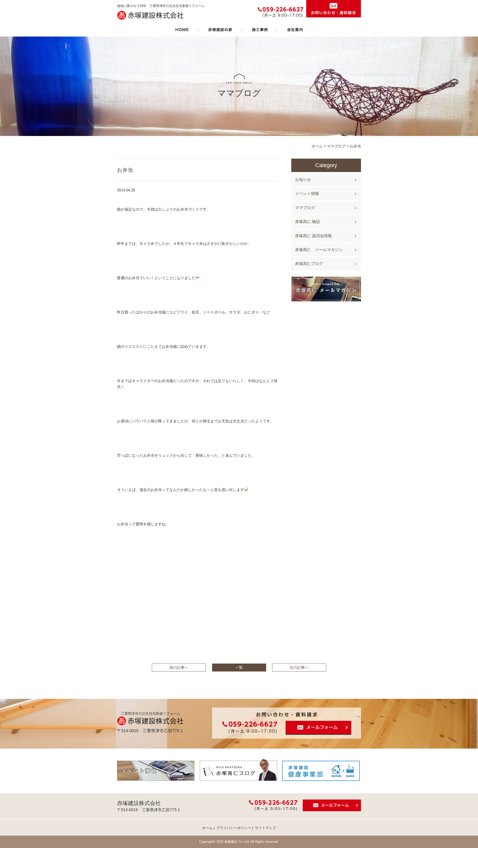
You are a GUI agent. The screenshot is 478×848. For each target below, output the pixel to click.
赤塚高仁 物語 (307, 222)
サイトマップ (265, 828)
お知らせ (303, 180)
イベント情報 (307, 193)
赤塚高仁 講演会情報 (313, 236)
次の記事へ (299, 667)
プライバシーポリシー (233, 828)
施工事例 (259, 29)
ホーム (182, 29)
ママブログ (305, 208)
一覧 (239, 667)
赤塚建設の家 (220, 29)
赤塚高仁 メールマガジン (319, 250)
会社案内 (295, 29)
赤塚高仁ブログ (309, 264)
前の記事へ (179, 667)
